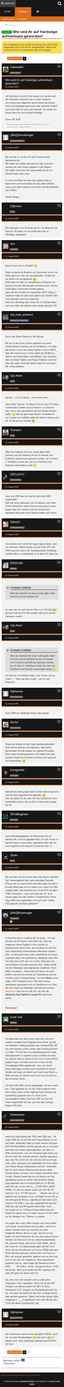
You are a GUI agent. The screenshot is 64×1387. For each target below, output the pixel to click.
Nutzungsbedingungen (14, 1375)
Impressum (34, 1375)
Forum (23, 12)
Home (7, 12)
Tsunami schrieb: (20, 588)
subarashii (11, 127)
